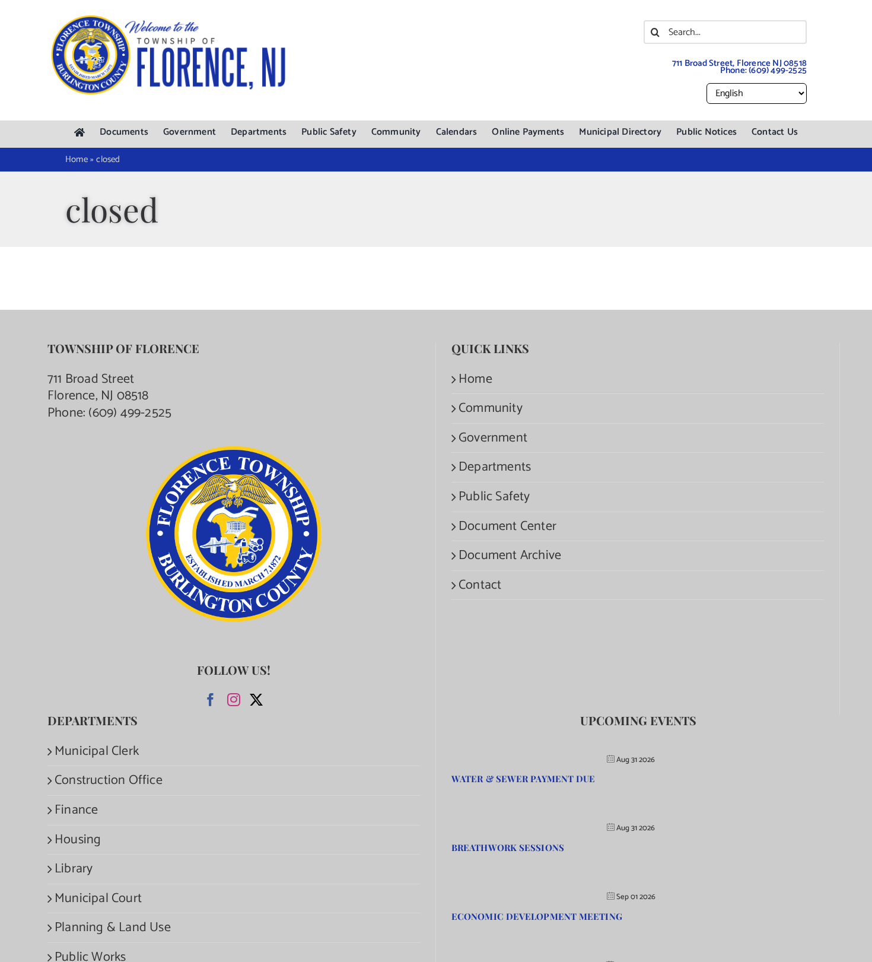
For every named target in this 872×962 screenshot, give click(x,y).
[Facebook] (210, 699)
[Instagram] (233, 699)
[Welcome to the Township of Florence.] (169, 20)
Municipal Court (98, 898)
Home (475, 379)
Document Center (507, 526)
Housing (78, 840)
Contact (480, 585)
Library (74, 869)
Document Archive (510, 555)
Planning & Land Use (113, 927)
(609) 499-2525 (778, 70)
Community (491, 408)
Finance (76, 810)
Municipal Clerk (97, 751)
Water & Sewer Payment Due (523, 779)
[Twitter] (256, 699)
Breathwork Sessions (507, 847)
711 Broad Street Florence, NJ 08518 (98, 388)
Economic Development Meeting (536, 916)
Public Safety (494, 497)
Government (493, 438)
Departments (495, 467)
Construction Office (109, 780)
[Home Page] (79, 132)
